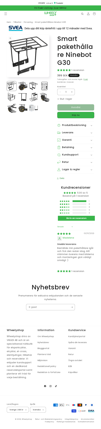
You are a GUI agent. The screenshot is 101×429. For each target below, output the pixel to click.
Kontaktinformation (86, 422)
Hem (9, 22)
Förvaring (28, 22)
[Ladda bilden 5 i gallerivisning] (11, 97)
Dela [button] (62, 178)
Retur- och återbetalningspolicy (48, 419)
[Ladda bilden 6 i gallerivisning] (22, 97)
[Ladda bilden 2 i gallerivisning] (22, 86)
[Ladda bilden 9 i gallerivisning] (11, 108)
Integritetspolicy (71, 419)
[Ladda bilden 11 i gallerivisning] (33, 108)
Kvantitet (61, 86)
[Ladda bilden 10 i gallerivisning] (22, 108)
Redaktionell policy (47, 366)
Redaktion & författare (49, 372)
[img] (64, 233)
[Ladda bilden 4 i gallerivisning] (44, 86)
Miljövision (42, 360)
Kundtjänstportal (76, 336)
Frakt (86, 79)
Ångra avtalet (75, 360)
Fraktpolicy (49, 422)
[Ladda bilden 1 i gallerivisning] (11, 86)
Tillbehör (17, 22)
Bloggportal (43, 348)
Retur (71, 354)
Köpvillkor (73, 372)
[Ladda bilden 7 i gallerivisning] (33, 97)
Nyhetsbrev (43, 342)
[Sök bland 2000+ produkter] (82, 14)
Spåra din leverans (77, 342)
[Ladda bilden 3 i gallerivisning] (33, 86)
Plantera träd (44, 354)
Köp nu (76, 115)
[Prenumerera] (72, 307)
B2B (70, 366)
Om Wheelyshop (46, 336)
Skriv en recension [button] (76, 218)
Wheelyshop (27, 419)
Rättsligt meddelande (66, 422)
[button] (6, 14)
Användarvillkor (87, 419)
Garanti (72, 348)
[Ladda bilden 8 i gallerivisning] (44, 97)
